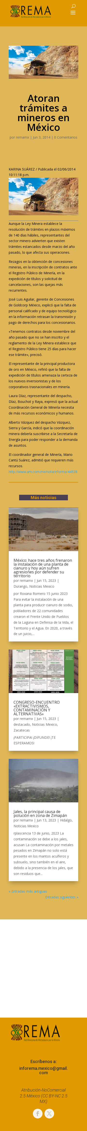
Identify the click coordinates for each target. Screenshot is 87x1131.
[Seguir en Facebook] (38, 1113)
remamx (22, 137)
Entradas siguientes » (61, 897)
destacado (22, 724)
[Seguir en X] (49, 1113)
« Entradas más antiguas (28, 891)
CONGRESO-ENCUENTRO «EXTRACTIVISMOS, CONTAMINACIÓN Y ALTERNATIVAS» (37, 708)
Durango (20, 586)
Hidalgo (66, 820)
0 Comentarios (65, 137)
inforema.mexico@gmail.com (43, 1070)
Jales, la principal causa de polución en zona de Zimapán (40, 813)
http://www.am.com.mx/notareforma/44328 (43, 471)
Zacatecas (22, 730)
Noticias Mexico (41, 586)
